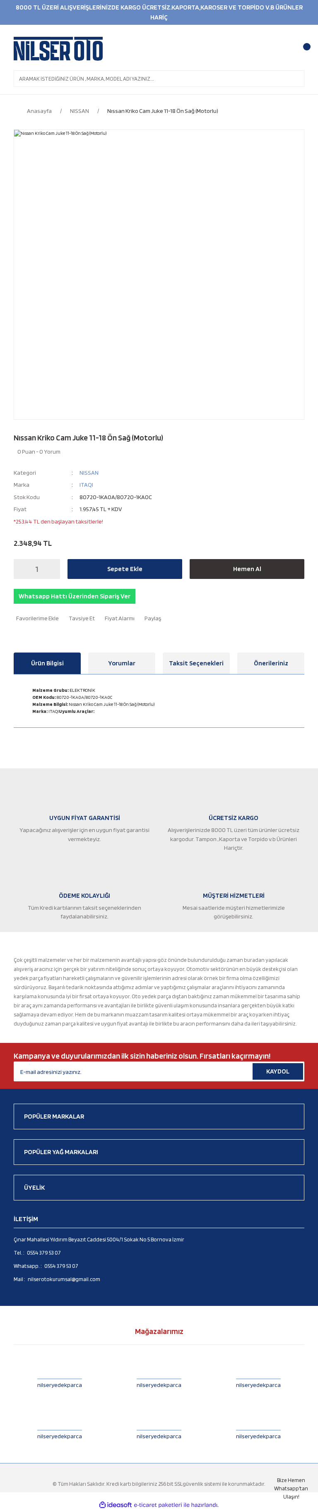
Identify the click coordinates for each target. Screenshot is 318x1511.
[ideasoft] (115, 1505)
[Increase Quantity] (51, 569)
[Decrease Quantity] (22, 569)
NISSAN (89, 472)
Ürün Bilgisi (47, 663)
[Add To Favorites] (36, 618)
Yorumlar (121, 663)
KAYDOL (277, 1071)
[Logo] (58, 48)
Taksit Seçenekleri (196, 663)
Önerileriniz (271, 663)
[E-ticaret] (158, 1505)
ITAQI (86, 484)
